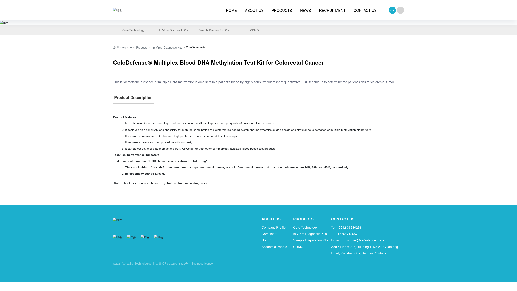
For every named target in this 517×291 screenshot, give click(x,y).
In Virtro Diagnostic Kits (167, 47)
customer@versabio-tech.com (365, 240)
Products (141, 47)
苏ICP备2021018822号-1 (175, 263)
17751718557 (348, 233)
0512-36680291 (350, 227)
